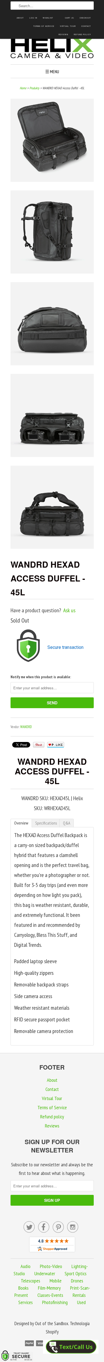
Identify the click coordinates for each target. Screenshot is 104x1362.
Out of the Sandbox (51, 1323)
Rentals (79, 1295)
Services (25, 1302)
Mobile (56, 1280)
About (20, 18)
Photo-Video (51, 1266)
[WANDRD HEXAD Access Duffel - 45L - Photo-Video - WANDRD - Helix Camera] (52, 142)
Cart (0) (69, 18)
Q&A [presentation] (66, 823)
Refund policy (82, 34)
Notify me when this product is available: (41, 677)
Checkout (85, 18)
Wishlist (48, 18)
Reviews (63, 34)
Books (23, 1288)
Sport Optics (76, 1273)
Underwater (44, 1273)
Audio (26, 1266)
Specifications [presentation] (46, 823)
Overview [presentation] (21, 823)
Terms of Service (43, 26)
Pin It (38, 745)
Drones (77, 1280)
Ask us (69, 610)
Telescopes (30, 1280)
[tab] (21, 823)
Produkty (34, 88)
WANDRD (26, 727)
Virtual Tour (68, 26)
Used (81, 1302)
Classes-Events (50, 1295)
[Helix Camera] (52, 48)
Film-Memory (49, 1288)
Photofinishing (55, 1302)
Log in (33, 18)
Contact (86, 26)
